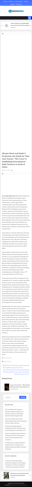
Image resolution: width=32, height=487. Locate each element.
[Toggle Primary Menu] (29, 18)
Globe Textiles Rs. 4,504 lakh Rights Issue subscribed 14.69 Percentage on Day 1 (20, 24)
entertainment (7, 361)
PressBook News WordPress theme (19, 485)
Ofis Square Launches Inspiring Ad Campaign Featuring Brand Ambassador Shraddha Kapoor (19, 474)
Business (11, 1)
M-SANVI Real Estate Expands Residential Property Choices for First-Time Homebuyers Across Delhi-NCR (15, 428)
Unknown (8, 460)
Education (19, 4)
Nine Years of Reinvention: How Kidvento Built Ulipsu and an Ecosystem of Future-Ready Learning (16, 421)
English (5, 1)
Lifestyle (12, 4)
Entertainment (19, 1)
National (26, 1)
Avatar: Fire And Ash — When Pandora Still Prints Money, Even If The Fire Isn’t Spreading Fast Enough (20, 386)
